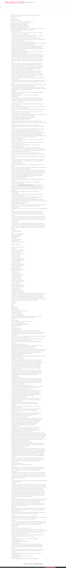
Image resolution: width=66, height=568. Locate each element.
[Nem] (55, 567)
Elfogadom (46, 567)
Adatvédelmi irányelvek (52, 567)
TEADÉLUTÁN (14, 2)
